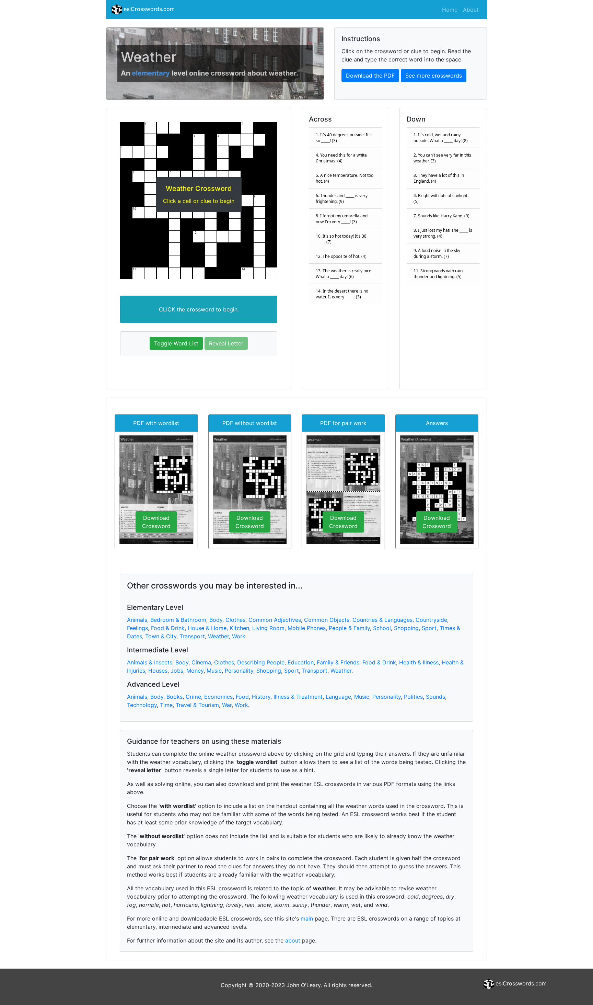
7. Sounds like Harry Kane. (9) (441, 216)
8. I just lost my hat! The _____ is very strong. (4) (443, 233)
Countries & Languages (382, 619)
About (471, 9)
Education (301, 662)
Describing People (260, 662)
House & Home (207, 628)
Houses (157, 670)
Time (166, 704)
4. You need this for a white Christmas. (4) (341, 158)
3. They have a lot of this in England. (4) (439, 178)
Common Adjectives (274, 619)
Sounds (435, 696)
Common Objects (326, 619)
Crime (193, 696)
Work (238, 636)
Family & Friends (338, 662)
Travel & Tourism (197, 704)
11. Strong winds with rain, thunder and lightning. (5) (439, 273)
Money (195, 670)
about (292, 940)
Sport (429, 628)
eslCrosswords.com (148, 8)
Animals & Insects (149, 662)
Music (214, 670)
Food (242, 696)
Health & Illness (419, 662)
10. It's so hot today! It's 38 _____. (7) (341, 239)
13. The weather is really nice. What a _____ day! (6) (344, 273)
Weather (218, 636)
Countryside (431, 619)
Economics (218, 696)
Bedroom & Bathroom (178, 619)
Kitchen (239, 628)
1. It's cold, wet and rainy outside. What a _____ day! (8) (441, 138)
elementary (151, 73)
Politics (413, 696)
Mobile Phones (307, 628)
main (307, 918)
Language (338, 696)
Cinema (201, 662)
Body (215, 619)
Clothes (235, 619)
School (382, 628)
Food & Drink (168, 628)
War (227, 704)
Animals (137, 619)
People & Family (349, 628)
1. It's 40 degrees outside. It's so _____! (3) (344, 138)
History (261, 696)
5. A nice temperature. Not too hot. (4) (344, 178)
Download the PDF (370, 75)
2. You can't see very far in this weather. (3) (442, 158)
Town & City (160, 636)
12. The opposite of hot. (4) (341, 256)
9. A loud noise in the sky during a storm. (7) (437, 253)
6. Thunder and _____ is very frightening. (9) (342, 198)
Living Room (268, 628)
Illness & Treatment (298, 696)
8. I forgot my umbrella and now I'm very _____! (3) (342, 219)
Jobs (177, 670)
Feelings (137, 628)
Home (449, 9)
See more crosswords (433, 75)
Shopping (406, 628)
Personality (239, 670)
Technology (142, 704)
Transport (192, 636)
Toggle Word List (176, 343)
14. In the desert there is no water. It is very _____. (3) (342, 294)
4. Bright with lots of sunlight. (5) (441, 198)
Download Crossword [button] (156, 521)
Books (174, 696)
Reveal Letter (226, 343)
